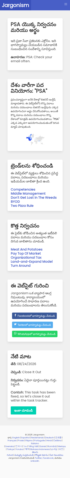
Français (12, 440)
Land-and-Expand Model (32, 261)
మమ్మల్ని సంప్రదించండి (24, 455)
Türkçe (10, 449)
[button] (66, 4)
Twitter (38, 458)
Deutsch (49, 437)
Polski (21, 440)
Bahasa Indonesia (40, 449)
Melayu (62, 446)
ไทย (25, 446)
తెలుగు (35, 452)
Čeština (57, 440)
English (16, 437)
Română (52, 446)
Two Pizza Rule (22, 205)
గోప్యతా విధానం (41, 455)
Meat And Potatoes (26, 249)
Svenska (9, 446)
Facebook (48, 458)
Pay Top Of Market (26, 253)
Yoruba (19, 449)
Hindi (49, 440)
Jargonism (15, 5)
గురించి (10, 455)
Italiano (35, 443)
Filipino (29, 440)
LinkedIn (35, 460)
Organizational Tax (26, 257)
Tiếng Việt (33, 446)
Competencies (23, 189)
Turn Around (21, 265)
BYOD (15, 201)
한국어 (19, 446)
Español (25, 437)
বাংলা (27, 449)
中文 (61, 449)
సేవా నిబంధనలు (56, 455)
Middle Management (28, 193)
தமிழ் (54, 449)
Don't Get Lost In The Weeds (34, 197)
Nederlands (37, 437)
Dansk (43, 446)
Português (39, 440)
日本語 (58, 437)
